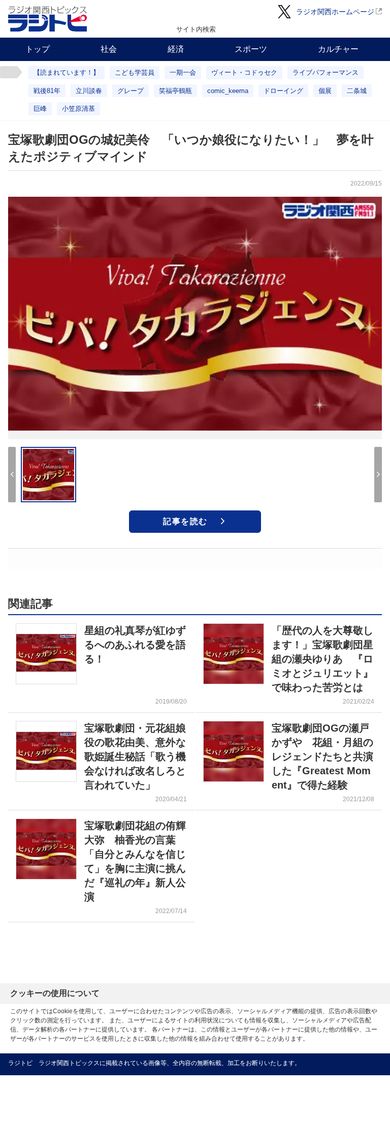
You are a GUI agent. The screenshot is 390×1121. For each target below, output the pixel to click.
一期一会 (183, 72)
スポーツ (251, 49)
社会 (109, 49)
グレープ (130, 91)
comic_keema (227, 91)
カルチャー (338, 49)
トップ (37, 49)
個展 (325, 91)
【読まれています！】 (67, 72)
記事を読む (185, 521)
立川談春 (89, 91)
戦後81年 (47, 91)
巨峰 (40, 108)
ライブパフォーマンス (325, 72)
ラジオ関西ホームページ (335, 11)
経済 (176, 49)
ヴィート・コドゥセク (244, 72)
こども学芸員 (134, 72)
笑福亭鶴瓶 (175, 91)
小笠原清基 (78, 108)
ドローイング (283, 91)
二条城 (357, 91)
